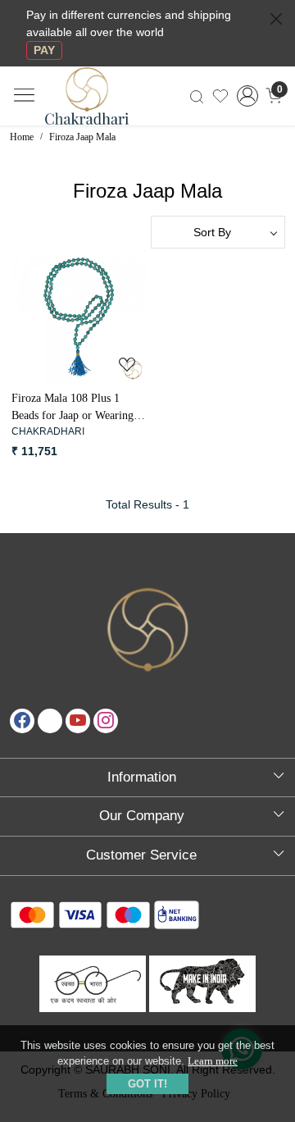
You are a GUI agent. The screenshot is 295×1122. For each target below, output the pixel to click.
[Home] (101, 105)
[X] (50, 721)
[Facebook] (22, 721)
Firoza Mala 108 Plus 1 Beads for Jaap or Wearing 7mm (72, 408)
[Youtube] (78, 721)
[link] (196, 96)
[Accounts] (247, 96)
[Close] (276, 19)
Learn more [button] (213, 1061)
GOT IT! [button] (147, 1084)
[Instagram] (105, 721)
